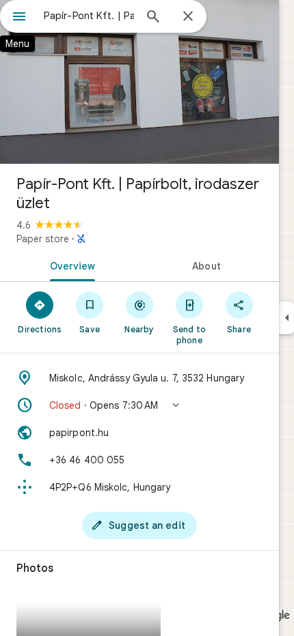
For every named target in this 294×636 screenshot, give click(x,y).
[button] (139, 405)
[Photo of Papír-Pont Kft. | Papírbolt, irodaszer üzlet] (139, 82)
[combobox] (89, 16)
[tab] (70, 264)
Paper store (42, 239)
